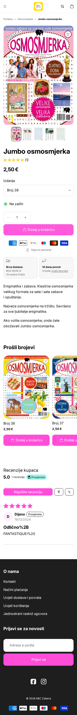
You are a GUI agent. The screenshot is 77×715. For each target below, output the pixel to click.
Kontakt (9, 581)
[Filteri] (58, 492)
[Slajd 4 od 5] (49, 134)
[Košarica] (72, 6)
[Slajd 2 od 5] (27, 134)
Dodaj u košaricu (41, 229)
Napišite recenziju (28, 492)
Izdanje (9, 181)
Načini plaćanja (15, 589)
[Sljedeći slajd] (69, 400)
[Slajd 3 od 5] (38, 134)
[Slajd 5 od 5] (60, 134)
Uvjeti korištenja (16, 605)
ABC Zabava (43, 698)
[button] (14, 160)
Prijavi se (38, 659)
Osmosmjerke (25, 19)
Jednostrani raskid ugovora (25, 613)
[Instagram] (43, 681)
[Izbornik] (5, 6)
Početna (8, 19)
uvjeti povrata (59, 270)
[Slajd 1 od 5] (16, 134)
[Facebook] (33, 681)
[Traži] (62, 6)
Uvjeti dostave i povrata (22, 597)
